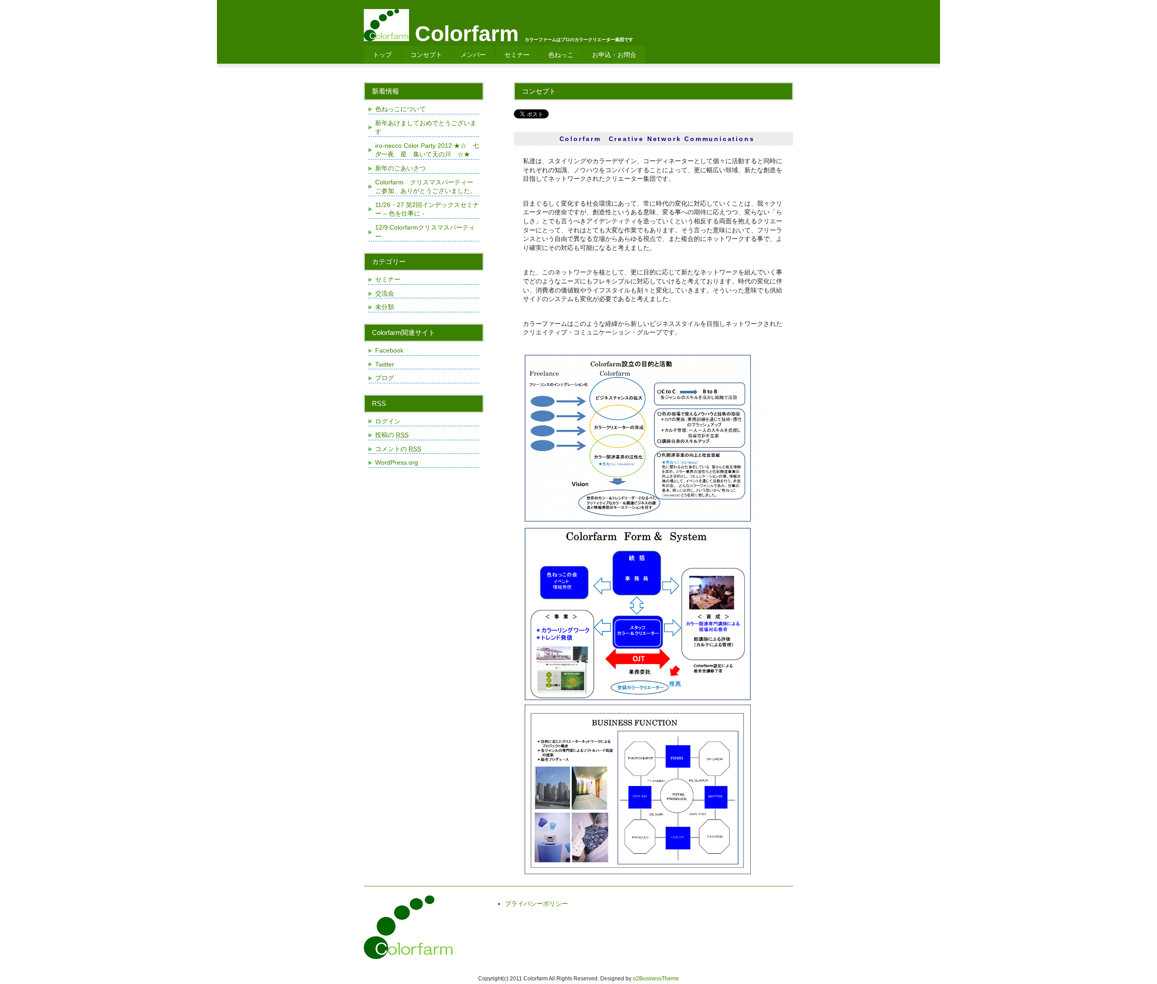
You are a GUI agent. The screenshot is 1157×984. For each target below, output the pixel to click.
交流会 (384, 293)
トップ (382, 54)
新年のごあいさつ (400, 168)
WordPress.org (396, 462)
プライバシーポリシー (536, 903)
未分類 (384, 307)
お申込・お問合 (614, 54)
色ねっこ (561, 54)
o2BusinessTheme (656, 978)
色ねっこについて (400, 109)
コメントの (398, 448)
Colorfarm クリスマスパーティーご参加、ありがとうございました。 (425, 187)
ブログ (384, 377)
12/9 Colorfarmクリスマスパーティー (425, 232)
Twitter (384, 364)
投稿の (392, 434)
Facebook (389, 350)
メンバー (473, 54)
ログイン (387, 421)
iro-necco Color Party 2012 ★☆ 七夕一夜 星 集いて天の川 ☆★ (427, 150)
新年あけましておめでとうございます (425, 127)
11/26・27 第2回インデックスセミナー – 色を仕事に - (427, 209)
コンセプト (426, 54)
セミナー (517, 54)
